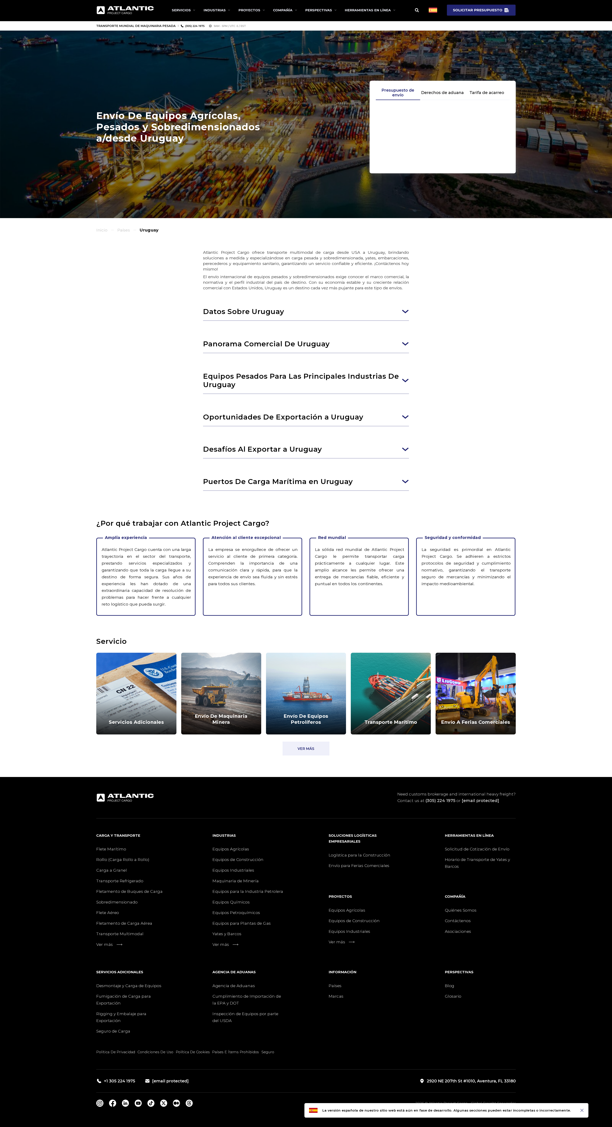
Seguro (267, 1052)
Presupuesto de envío (398, 92)
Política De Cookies (193, 1052)
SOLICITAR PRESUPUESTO (477, 10)
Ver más (306, 748)
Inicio (101, 230)
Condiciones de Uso (155, 1052)
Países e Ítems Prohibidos (235, 1052)
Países (123, 230)
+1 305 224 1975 (119, 1081)
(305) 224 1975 (440, 800)
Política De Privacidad (115, 1052)
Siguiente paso (442, 161)
